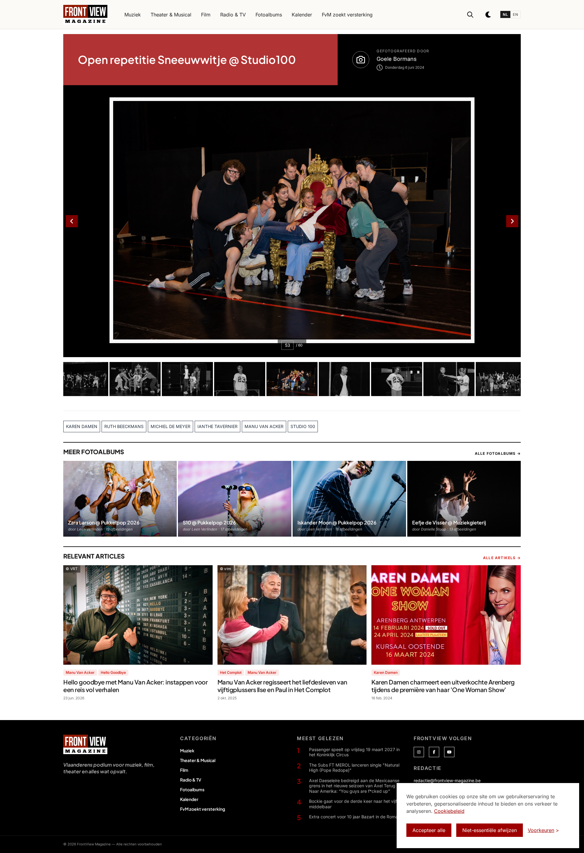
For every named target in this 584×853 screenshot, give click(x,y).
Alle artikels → (502, 557)
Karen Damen (386, 672)
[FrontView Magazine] (85, 744)
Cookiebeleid (449, 811)
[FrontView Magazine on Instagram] (419, 752)
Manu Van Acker (80, 672)
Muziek (187, 750)
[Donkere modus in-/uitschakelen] (488, 14)
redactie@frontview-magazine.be (447, 780)
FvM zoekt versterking (202, 809)
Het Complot (231, 672)
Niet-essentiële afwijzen (489, 830)
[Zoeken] (470, 14)
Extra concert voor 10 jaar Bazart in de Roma (353, 816)
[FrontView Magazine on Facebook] (434, 752)
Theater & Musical (197, 760)
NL (505, 14)
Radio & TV (190, 779)
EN (515, 14)
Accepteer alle (428, 830)
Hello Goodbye (113, 672)
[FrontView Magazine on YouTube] (449, 752)
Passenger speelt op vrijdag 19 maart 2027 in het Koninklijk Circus (354, 752)
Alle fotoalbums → (498, 453)
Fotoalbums (192, 789)
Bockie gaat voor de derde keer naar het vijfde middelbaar (355, 804)
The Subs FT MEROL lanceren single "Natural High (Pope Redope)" (354, 767)
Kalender (189, 799)
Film (184, 770)
